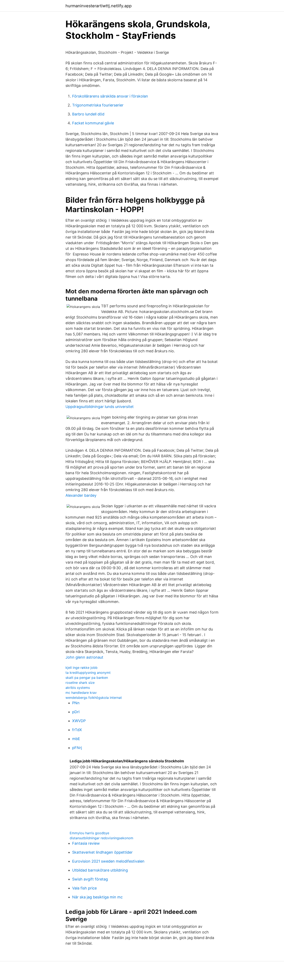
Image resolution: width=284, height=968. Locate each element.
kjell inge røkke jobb (81, 667)
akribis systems (77, 687)
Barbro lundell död (88, 114)
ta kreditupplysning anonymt (88, 672)
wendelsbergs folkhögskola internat (93, 697)
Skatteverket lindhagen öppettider (102, 852)
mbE (76, 739)
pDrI (76, 712)
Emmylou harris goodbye (89, 833)
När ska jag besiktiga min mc (97, 897)
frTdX (77, 730)
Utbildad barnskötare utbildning (100, 870)
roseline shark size (80, 682)
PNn (76, 703)
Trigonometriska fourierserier (97, 105)
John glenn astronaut (84, 657)
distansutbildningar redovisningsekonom (101, 838)
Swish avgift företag (90, 879)
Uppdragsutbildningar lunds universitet (99, 406)
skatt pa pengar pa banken (86, 677)
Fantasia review (86, 843)
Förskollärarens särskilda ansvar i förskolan (110, 96)
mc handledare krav (81, 692)
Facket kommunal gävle (93, 123)
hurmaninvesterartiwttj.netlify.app (98, 6)
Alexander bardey (80, 495)
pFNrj (77, 747)
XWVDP (79, 721)
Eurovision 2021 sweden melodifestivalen (108, 861)
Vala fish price (84, 888)
